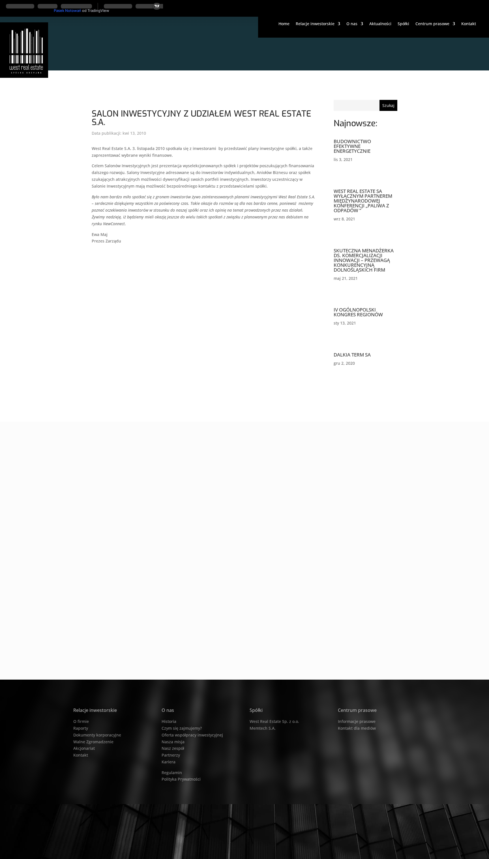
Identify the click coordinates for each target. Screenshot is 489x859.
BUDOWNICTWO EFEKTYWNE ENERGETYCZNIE (352, 146)
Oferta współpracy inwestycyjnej (192, 735)
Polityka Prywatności (181, 779)
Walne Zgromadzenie (93, 741)
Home (283, 24)
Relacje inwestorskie (315, 24)
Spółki (403, 24)
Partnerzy (171, 755)
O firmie (81, 721)
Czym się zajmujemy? (182, 728)
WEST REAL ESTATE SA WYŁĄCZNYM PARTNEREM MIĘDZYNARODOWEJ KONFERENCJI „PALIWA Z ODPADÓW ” (363, 201)
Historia (169, 721)
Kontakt (468, 24)
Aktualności (380, 24)
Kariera (168, 761)
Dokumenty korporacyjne (97, 735)
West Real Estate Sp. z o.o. (274, 721)
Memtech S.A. (263, 728)
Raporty (80, 728)
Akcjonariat (84, 748)
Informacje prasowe (357, 721)
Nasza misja (173, 741)
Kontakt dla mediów (357, 728)
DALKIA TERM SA (352, 354)
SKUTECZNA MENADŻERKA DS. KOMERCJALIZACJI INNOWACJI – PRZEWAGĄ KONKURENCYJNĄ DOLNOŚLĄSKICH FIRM (364, 260)
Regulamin (172, 772)
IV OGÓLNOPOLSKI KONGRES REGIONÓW (358, 312)
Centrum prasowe (432, 24)
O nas (351, 24)
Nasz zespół (173, 748)
